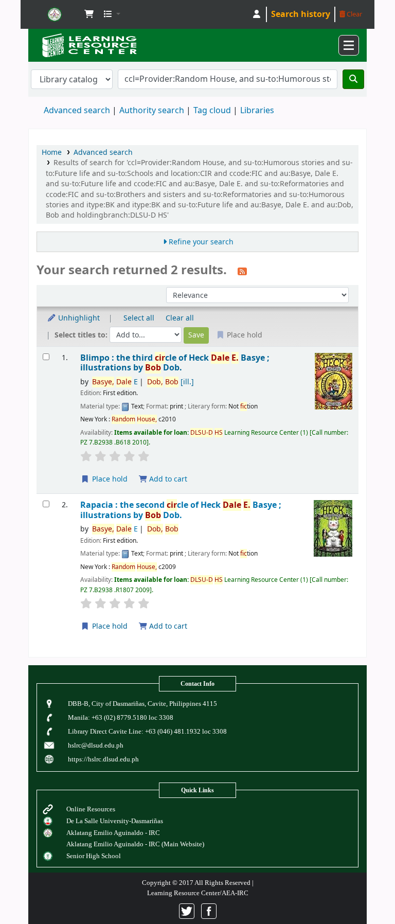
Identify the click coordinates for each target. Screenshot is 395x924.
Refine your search (201, 242)
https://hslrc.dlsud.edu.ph (103, 759)
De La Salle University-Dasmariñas (114, 821)
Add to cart (167, 479)
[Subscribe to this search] (242, 271)
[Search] (353, 79)
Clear (353, 14)
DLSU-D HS (54, 14)
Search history (300, 14)
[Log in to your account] (256, 14)
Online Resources (90, 809)
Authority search (151, 110)
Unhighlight (78, 318)
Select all (138, 318)
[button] (89, 14)
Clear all (180, 318)
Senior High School (93, 856)
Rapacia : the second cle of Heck (180, 510)
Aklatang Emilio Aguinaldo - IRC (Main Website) (135, 844)
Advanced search (77, 110)
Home (52, 152)
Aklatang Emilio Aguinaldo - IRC (113, 833)
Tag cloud (212, 110)
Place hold (109, 479)
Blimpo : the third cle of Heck (175, 363)
